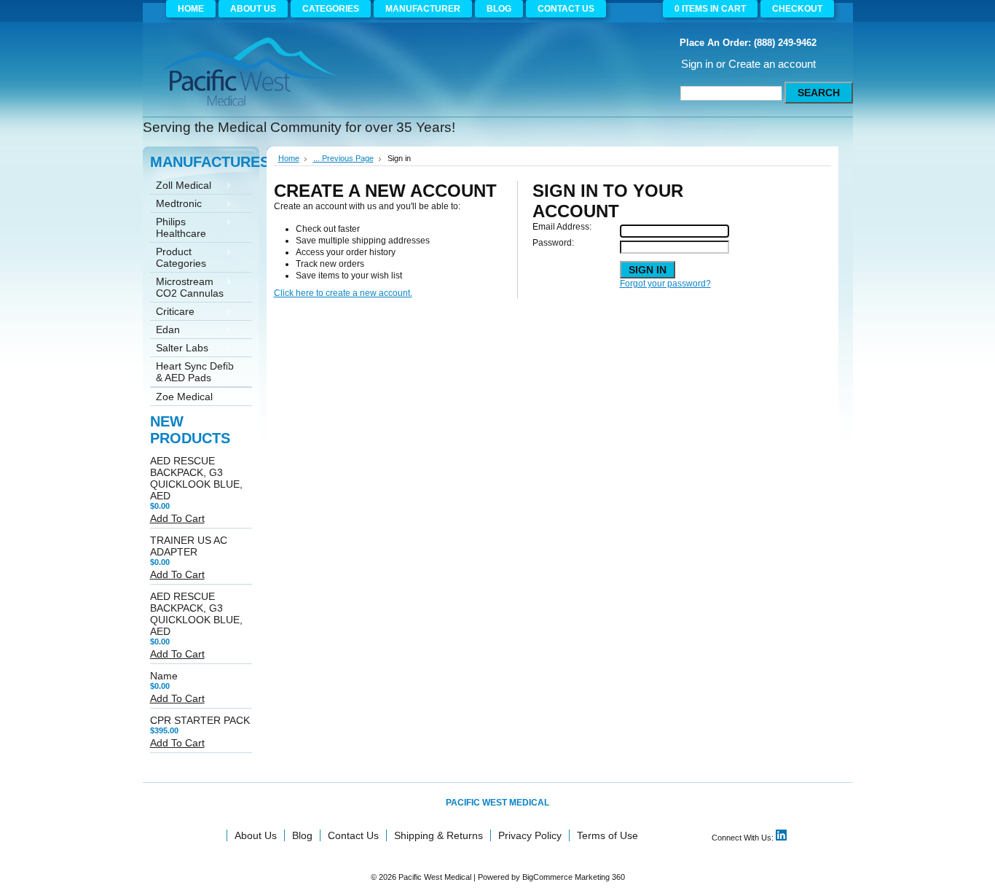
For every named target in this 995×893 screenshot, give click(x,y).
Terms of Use (607, 835)
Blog (302, 835)
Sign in (697, 64)
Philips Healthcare (178, 227)
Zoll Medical (180, 186)
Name (164, 676)
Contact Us (353, 835)
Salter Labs (179, 349)
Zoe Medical (181, 398)
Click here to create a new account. (343, 293)
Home (288, 158)
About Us (256, 835)
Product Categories (178, 257)
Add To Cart (177, 518)
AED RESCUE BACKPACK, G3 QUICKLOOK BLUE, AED (196, 478)
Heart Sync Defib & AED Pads (192, 371)
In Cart (710, 9)
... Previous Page (343, 158)
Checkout (797, 9)
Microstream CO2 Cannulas (187, 287)
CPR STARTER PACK (200, 720)
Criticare (172, 312)
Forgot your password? (665, 283)
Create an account (772, 64)
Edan (165, 331)
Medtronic (176, 204)
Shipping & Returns (438, 835)
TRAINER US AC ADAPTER (188, 546)
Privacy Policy (530, 835)
